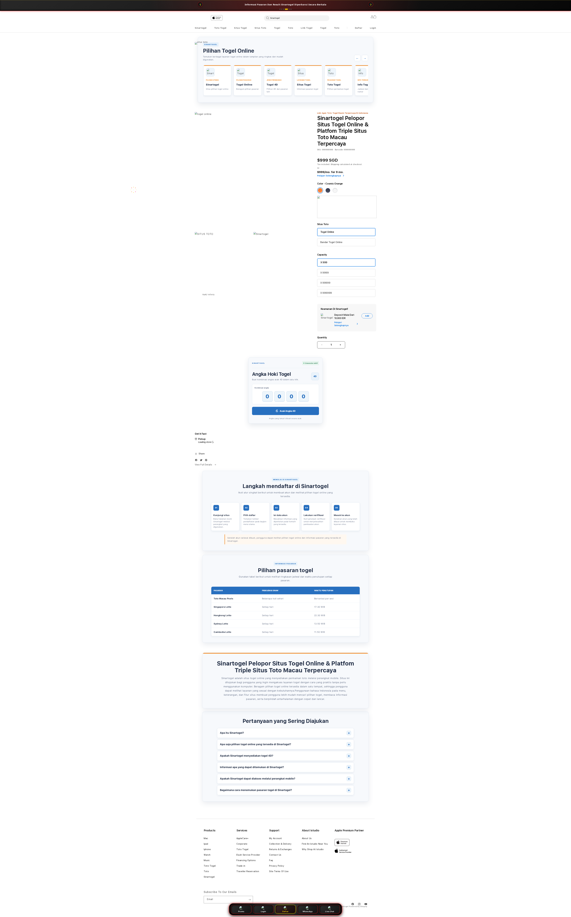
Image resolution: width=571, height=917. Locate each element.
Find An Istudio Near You (315, 844)
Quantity (322, 337)
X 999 (323, 262)
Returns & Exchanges (280, 849)
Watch (207, 855)
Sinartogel (201, 28)
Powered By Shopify (358, 906)
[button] (201, 28)
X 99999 (325, 282)
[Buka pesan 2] (281, 9)
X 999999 (326, 292)
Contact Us (275, 855)
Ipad (206, 844)
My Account (275, 838)
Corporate (241, 844)
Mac (206, 838)
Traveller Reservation (247, 871)
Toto (290, 28)
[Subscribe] (249, 899)
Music (207, 860)
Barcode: (339, 150)
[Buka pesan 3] (283, 9)
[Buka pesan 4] (285, 9)
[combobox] (296, 18)
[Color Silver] (335, 190)
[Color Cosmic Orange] (320, 190)
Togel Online (327, 232)
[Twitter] (202, 461)
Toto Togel (220, 28)
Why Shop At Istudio (313, 849)
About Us (307, 838)
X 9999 (324, 272)
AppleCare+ (242, 838)
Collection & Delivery (280, 844)
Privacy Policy (276, 866)
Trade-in (240, 866)
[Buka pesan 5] (288, 9)
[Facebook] (197, 461)
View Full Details (204, 464)
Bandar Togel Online (331, 242)
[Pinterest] (207, 461)
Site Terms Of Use (278, 871)
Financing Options (246, 860)
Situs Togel (240, 28)
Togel (277, 28)
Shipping (335, 164)
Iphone (207, 849)
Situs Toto (260, 28)
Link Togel (306, 28)
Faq (271, 860)
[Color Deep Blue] (327, 190)
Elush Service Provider (248, 855)
